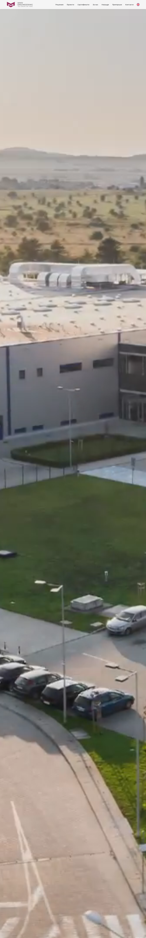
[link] (59, 4)
